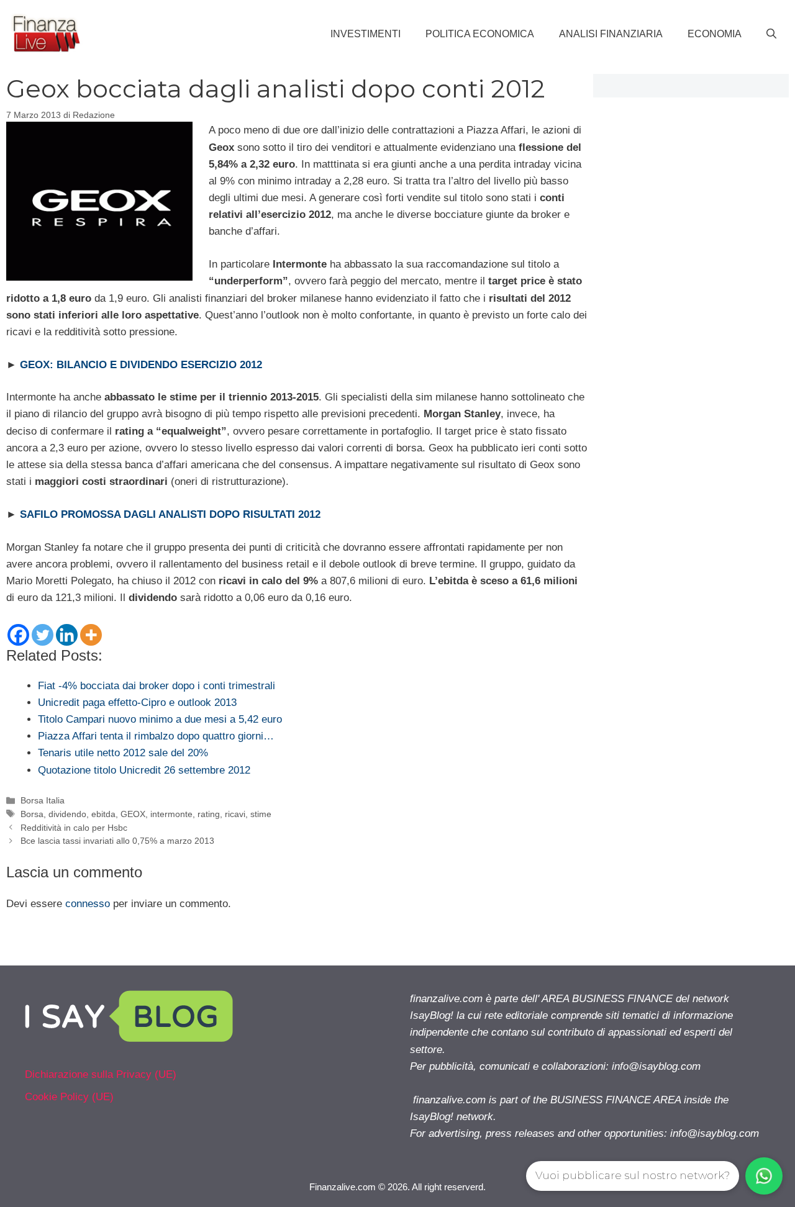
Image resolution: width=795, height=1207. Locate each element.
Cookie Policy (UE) (69, 1097)
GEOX (132, 814)
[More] (91, 635)
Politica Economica (479, 34)
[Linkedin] (67, 635)
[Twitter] (42, 635)
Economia (715, 34)
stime (260, 814)
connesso (87, 904)
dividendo (67, 814)
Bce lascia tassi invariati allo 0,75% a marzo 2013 (117, 841)
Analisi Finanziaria (611, 34)
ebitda (103, 814)
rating (209, 814)
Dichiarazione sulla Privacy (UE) (100, 1074)
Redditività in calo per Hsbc (73, 828)
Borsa (31, 814)
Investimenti (365, 34)
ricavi (235, 814)
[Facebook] (18, 635)
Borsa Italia (42, 800)
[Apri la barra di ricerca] (771, 34)
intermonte (171, 814)
